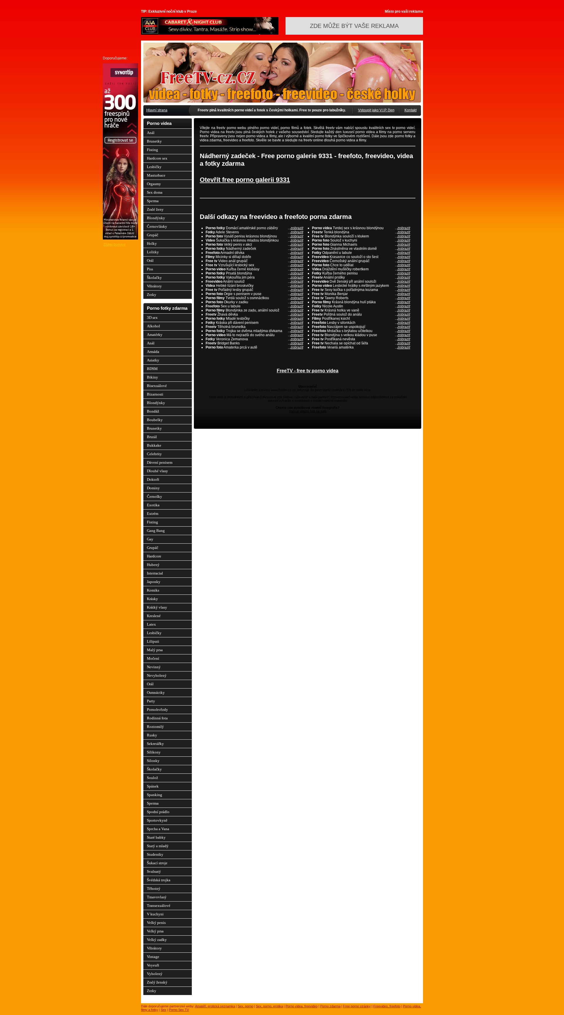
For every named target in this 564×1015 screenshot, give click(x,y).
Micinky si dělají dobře (254, 257)
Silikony (154, 752)
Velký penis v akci (254, 244)
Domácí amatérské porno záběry (254, 228)
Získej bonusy (114, 244)
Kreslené (154, 616)
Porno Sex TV (179, 1009)
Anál (151, 132)
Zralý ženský (157, 982)
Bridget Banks (254, 343)
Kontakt (410, 110)
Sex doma (154, 192)
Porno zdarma (330, 1006)
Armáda (153, 351)
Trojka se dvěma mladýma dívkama (254, 331)
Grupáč (152, 235)
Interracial (155, 573)
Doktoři (153, 479)
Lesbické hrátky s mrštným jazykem (361, 286)
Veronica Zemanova (254, 339)
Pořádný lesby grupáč (254, 290)
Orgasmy (154, 184)
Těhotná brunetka (254, 327)
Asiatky (153, 360)
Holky (152, 243)
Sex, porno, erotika (269, 1006)
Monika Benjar (361, 294)
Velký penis (156, 922)
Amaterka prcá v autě (254, 347)
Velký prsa (155, 931)
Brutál (152, 437)
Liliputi (153, 641)
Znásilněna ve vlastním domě (361, 249)
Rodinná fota (157, 718)
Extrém (152, 513)
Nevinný (154, 667)
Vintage (153, 956)
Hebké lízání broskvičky (254, 286)
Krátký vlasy (157, 607)
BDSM (152, 368)
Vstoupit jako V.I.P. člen (376, 110)
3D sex (152, 317)
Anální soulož (254, 281)
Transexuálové (158, 905)
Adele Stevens (254, 232)
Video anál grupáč (254, 261)
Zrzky (151, 294)
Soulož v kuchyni (361, 240)
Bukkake (154, 445)
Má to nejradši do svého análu (254, 335)
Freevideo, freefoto (386, 1006)
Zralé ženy (155, 209)
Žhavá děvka (254, 314)
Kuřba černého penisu (361, 273)
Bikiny (152, 377)
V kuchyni (155, 914)
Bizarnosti (155, 394)
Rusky (152, 735)
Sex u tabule (254, 306)
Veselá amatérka (361, 347)
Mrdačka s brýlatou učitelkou (361, 331)
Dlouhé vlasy (157, 471)
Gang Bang (156, 530)
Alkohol (153, 326)
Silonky (153, 760)
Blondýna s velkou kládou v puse (361, 335)
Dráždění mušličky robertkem (361, 269)
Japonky (153, 581)
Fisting (152, 150)
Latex (151, 624)
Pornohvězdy (157, 709)
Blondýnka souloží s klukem (361, 236)
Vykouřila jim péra (254, 277)
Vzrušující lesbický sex (254, 265)
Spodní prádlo (158, 812)
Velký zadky (157, 939)
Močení (153, 658)
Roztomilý (155, 726)
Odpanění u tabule (361, 253)
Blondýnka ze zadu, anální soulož (254, 310)
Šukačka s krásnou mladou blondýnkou (254, 240)
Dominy (153, 488)
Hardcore (154, 556)
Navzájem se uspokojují (361, 327)
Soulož (152, 778)
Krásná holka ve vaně (361, 310)
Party (151, 701)
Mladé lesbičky (254, 318)
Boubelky (155, 420)
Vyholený (154, 974)
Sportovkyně (157, 820)
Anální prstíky (361, 277)
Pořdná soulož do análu (361, 314)
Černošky (154, 496)
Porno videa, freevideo (302, 1006)
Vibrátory (154, 286)
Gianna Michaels (361, 244)
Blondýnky (156, 218)
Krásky (152, 599)
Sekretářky (155, 743)
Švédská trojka (158, 880)
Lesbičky (154, 167)
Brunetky (154, 141)
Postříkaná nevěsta (361, 339)
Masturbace (156, 175)
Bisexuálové (157, 385)
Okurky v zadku (254, 302)
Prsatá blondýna (254, 273)
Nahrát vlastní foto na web (307, 411)
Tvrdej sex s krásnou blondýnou (361, 228)
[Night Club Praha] (209, 33)
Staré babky (156, 837)
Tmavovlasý (157, 897)
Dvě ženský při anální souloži (361, 281)
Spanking (154, 795)
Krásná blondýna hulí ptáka (361, 302)
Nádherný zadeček (254, 249)
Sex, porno (245, 1006)
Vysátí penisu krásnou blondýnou (254, 236)
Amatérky (154, 334)
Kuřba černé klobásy (254, 269)
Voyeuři (153, 965)
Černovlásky (157, 226)
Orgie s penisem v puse (254, 294)
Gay (150, 539)
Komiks (153, 590)
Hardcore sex (157, 158)
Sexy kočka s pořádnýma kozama (361, 290)
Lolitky (153, 252)
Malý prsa (155, 650)
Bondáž (153, 411)
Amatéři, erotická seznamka (215, 1006)
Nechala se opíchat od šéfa (361, 343)
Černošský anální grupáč (361, 261)
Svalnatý (154, 871)
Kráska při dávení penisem (254, 323)
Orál (150, 260)
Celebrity (154, 454)
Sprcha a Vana (158, 829)
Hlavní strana (156, 110)
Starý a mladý (158, 846)
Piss (150, 269)
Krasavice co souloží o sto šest (361, 257)
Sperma (153, 201)
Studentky (155, 854)
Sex (163, 1009)
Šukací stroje (157, 863)
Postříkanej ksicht (361, 318)
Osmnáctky (156, 692)
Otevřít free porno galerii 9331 (245, 179)
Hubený (153, 564)
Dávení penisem (159, 462)
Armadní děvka (254, 253)
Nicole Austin (361, 306)
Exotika (153, 505)
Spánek (153, 786)
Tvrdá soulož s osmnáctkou (254, 298)
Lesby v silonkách (361, 323)
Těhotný (153, 888)
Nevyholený (157, 675)
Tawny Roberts (361, 298)
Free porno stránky (357, 1006)
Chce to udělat (361, 265)
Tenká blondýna (361, 232)
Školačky (154, 277)
